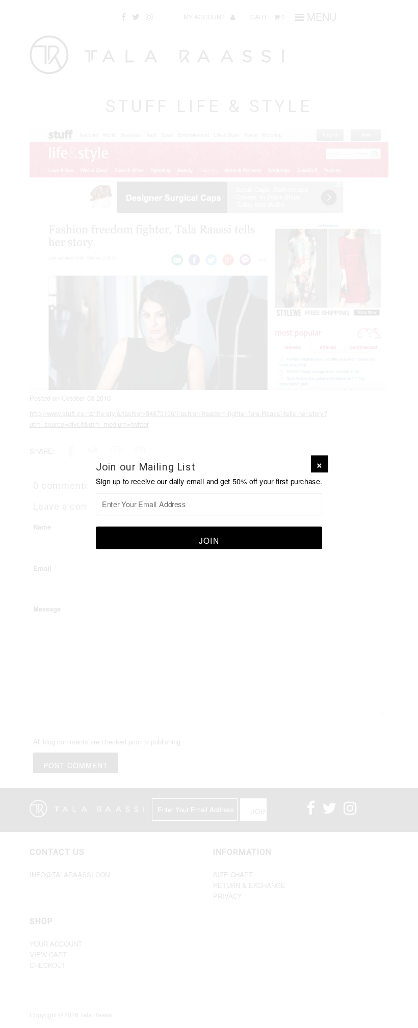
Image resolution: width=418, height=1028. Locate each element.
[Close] (319, 464)
